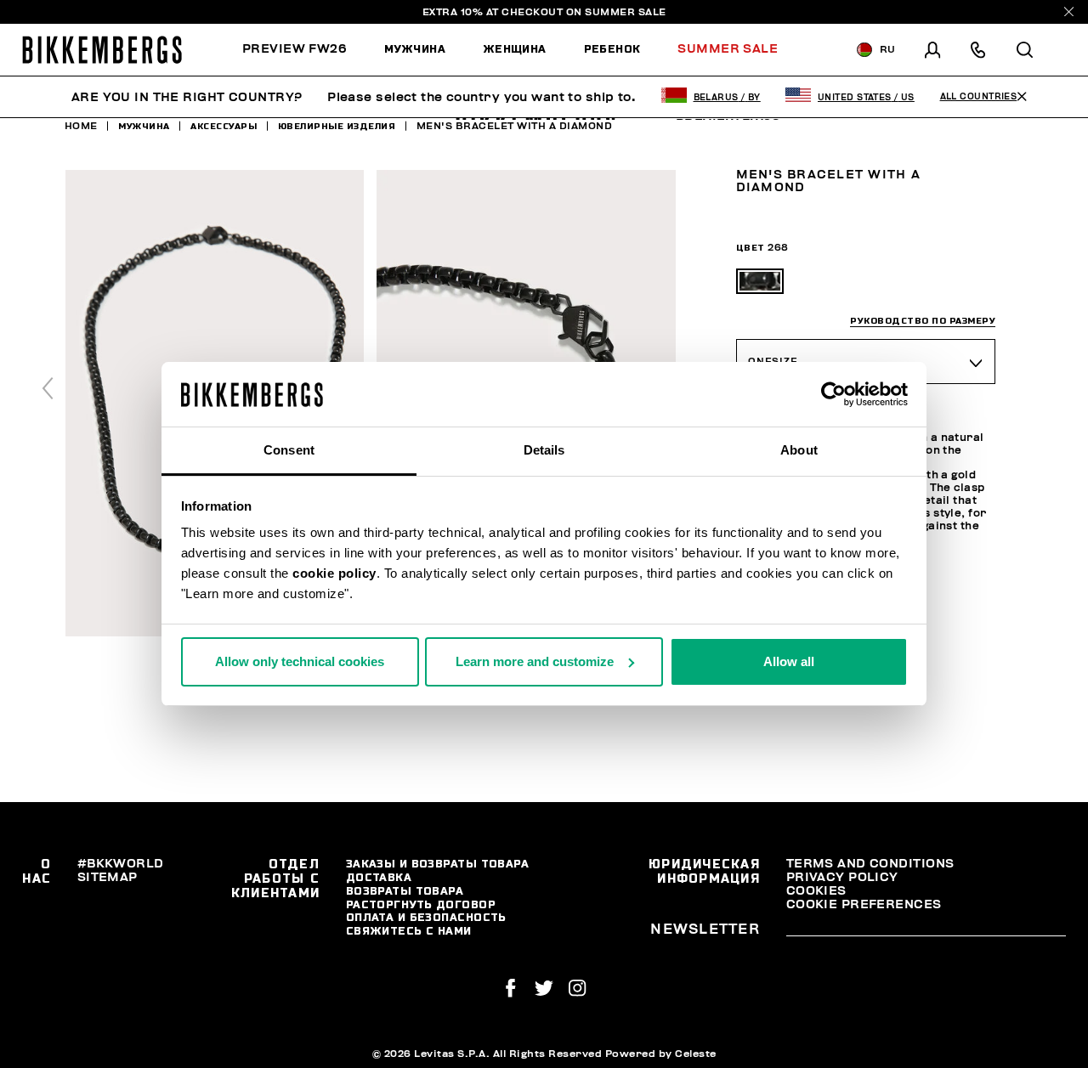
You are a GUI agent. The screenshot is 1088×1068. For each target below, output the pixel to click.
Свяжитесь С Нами (409, 930)
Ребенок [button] (612, 48)
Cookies (816, 890)
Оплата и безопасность (426, 917)
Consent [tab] (289, 450)
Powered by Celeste (661, 1053)
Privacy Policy (842, 877)
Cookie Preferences (864, 904)
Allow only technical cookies (299, 661)
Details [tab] (544, 450)
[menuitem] (304, 50)
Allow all (788, 661)
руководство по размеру (922, 320)
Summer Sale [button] (727, 48)
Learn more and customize (535, 661)
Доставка (379, 877)
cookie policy (334, 573)
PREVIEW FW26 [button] (294, 48)
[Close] (1069, 11)
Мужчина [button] (414, 48)
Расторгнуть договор (421, 904)
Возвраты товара (405, 890)
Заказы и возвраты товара (438, 863)
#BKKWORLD (120, 863)
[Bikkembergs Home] (102, 50)
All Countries (978, 97)
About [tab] (799, 450)
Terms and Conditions (870, 863)
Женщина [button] (515, 48)
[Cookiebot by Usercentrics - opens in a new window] (833, 394)
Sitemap (107, 877)
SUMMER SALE (625, 12)
